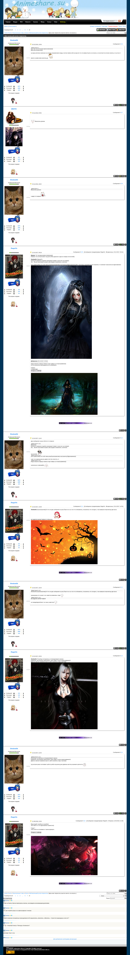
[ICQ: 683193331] (121, 105)
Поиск (120, 26)
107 (122, 112)
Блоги (26, 33)
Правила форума (113, 26)
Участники (104, 26)
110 (122, 438)
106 (122, 44)
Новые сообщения (96, 26)
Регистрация (12, 26)
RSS (124, 26)
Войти (6, 26)
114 (122, 752)
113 (122, 655)
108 (122, 183)
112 (122, 587)
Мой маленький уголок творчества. (38, 33)
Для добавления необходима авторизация (65, 939)
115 (84, 821)
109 (82, 252)
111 (82, 506)
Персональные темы (18, 33)
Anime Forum (7, 33)
